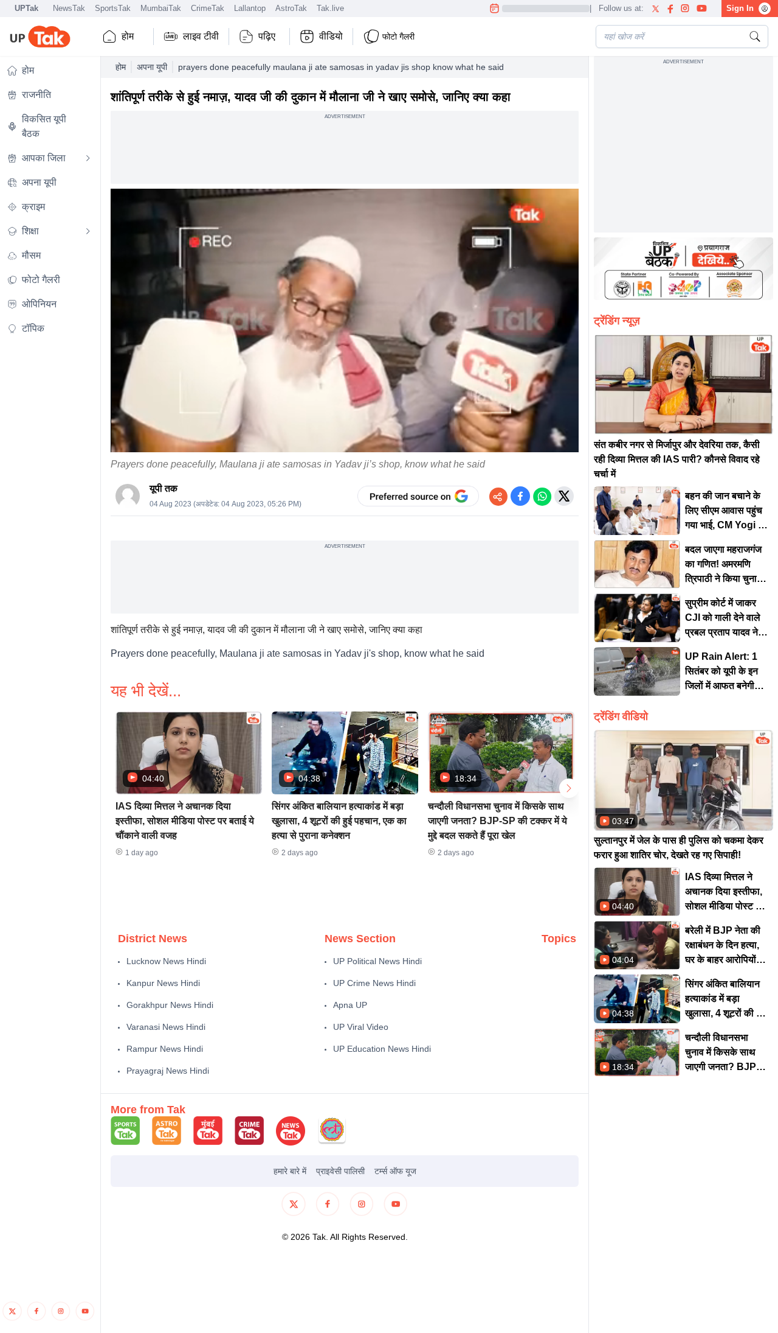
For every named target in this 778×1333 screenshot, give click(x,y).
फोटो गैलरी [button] (398, 36)
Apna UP (350, 1005)
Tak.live (330, 8)
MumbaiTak (160, 8)
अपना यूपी (152, 67)
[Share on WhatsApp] (542, 496)
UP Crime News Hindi (374, 983)
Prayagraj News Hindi (167, 1071)
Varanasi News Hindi (165, 1027)
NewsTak (69, 8)
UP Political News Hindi (377, 961)
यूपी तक (163, 488)
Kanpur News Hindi (163, 983)
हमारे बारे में (290, 1171)
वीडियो (331, 36)
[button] (188, 788)
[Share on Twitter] (564, 496)
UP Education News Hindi (382, 1049)
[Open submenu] (88, 158)
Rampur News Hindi (164, 1049)
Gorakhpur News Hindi (169, 1005)
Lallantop (250, 8)
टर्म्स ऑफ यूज (395, 1171)
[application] (345, 320)
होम (128, 36)
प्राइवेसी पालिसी (340, 1171)
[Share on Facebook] (520, 496)
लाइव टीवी (201, 36)
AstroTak (291, 8)
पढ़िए (266, 36)
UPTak (26, 8)
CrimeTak (207, 8)
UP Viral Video (360, 1027)
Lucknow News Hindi (166, 961)
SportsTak (113, 8)
